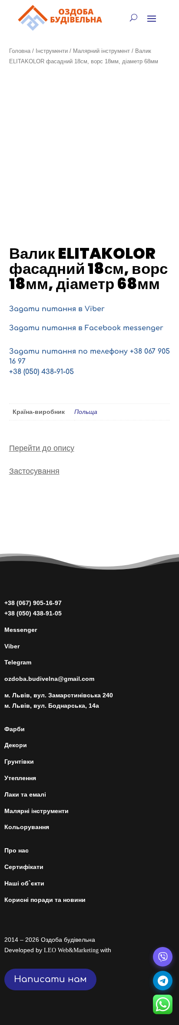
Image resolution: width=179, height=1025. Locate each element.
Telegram (17, 662)
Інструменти (52, 51)
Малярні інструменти (36, 810)
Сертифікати (23, 866)
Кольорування (26, 826)
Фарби (14, 729)
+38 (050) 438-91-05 (41, 372)
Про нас (16, 850)
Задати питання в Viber (57, 309)
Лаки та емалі (25, 794)
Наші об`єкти (24, 883)
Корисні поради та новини (45, 899)
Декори (15, 745)
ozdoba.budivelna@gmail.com (49, 678)
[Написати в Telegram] (162, 980)
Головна (19, 51)
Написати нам (50, 979)
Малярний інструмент (101, 51)
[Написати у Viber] (162, 956)
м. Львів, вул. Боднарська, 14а (51, 705)
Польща (85, 411)
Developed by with (57, 950)
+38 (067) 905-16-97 (33, 602)
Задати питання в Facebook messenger (86, 328)
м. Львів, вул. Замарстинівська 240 (58, 695)
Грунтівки (19, 761)
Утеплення (20, 777)
